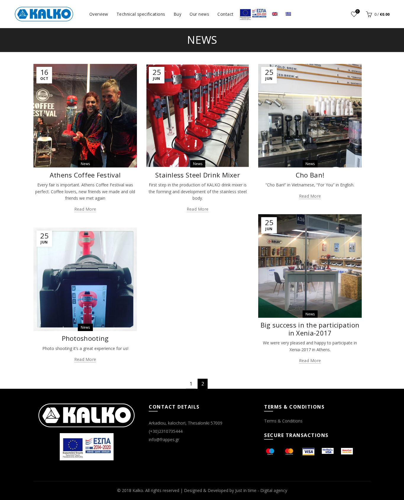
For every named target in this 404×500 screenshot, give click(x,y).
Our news (199, 14)
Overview (98, 14)
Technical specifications (141, 14)
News (85, 163)
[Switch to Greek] (288, 14)
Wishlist (357, 11)
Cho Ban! (310, 174)
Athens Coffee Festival (85, 174)
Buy (178, 14)
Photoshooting (85, 338)
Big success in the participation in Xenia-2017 (310, 328)
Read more (85, 209)
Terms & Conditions (283, 421)
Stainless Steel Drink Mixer (197, 174)
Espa (253, 13)
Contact (225, 14)
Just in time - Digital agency (261, 490)
